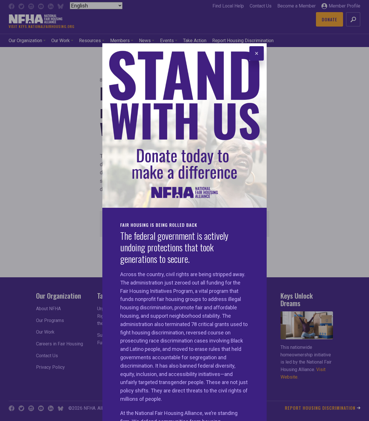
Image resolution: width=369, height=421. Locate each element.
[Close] (256, 53)
